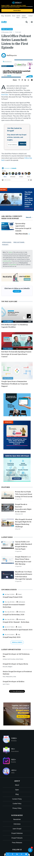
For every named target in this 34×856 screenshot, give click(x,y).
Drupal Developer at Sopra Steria (15, 664)
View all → (29, 217)
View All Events (17, 642)
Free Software (7, 29)
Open (17, 790)
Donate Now (17, 10)
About (13, 16)
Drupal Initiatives (17, 833)
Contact (30, 16)
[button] (16, 80)
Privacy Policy (17, 808)
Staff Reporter (12, 55)
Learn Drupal (17, 829)
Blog (2, 16)
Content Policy (17, 799)
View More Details (21, 234)
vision (10, 252)
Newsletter (8, 16)
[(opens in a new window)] (16, 2)
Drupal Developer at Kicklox (13, 681)
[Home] (4, 22)
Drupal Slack (12, 264)
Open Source (6, 242)
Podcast (5, 244)
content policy (7, 261)
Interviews (17, 824)
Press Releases (17, 842)
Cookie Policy (17, 803)
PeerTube (4, 95)
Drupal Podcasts (17, 838)
